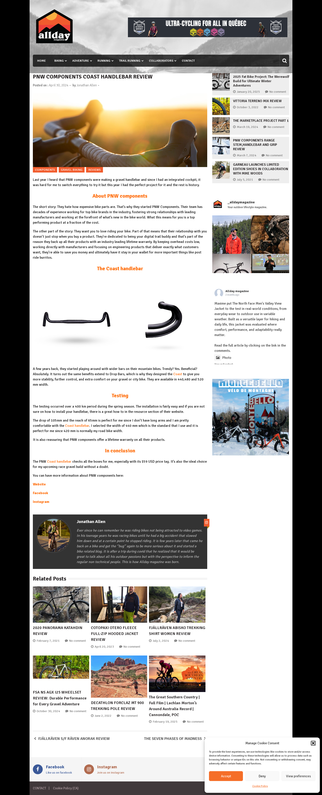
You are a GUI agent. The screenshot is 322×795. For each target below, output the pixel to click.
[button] (313, 743)
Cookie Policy (260, 786)
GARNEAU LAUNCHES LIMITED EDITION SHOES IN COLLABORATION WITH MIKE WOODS (260, 169)
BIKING (59, 61)
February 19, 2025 (165, 722)
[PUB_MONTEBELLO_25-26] (250, 454)
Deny (262, 776)
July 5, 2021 (245, 179)
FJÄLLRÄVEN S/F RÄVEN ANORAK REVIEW (74, 738)
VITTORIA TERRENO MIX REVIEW (257, 101)
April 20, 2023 (104, 647)
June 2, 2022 (103, 716)
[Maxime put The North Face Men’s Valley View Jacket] (231, 234)
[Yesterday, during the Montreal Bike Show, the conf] (270, 273)
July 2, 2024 (161, 641)
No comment (77, 641)
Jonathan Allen (86, 85)
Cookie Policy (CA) (65, 788)
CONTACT (188, 61)
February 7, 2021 (48, 641)
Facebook (40, 493)
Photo (226, 358)
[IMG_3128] (207, 36)
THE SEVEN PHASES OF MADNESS (173, 738)
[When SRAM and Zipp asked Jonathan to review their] (231, 273)
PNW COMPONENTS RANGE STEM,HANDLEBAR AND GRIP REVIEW (255, 144)
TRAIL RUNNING (129, 61)
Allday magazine (237, 291)
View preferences (298, 776)
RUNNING (103, 61)
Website (39, 484)
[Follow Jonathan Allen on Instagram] (206, 522)
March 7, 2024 (246, 155)
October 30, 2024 (48, 711)
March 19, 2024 (247, 127)
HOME (41, 61)
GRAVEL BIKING (71, 170)
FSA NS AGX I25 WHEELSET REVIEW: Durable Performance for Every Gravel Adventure (60, 698)
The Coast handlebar (120, 268)
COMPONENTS (45, 170)
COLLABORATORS (161, 61)
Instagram (41, 502)
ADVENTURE (80, 61)
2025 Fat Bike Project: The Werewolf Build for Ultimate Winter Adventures (261, 81)
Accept (226, 776)
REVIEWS (94, 170)
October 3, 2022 (247, 107)
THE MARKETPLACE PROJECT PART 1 (261, 121)
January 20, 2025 (248, 92)
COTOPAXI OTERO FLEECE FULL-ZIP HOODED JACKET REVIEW (114, 633)
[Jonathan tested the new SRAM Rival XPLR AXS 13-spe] (270, 234)
